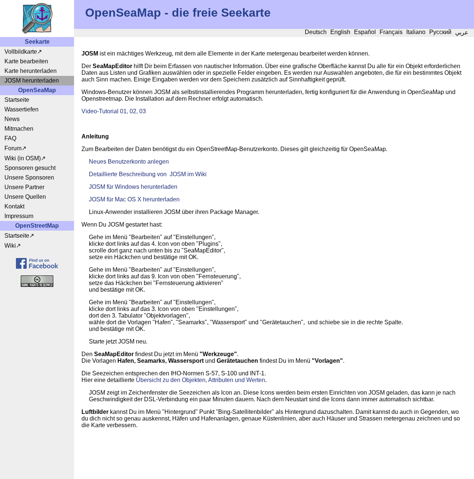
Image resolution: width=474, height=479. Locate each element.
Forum (12, 148)
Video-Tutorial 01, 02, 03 (113, 111)
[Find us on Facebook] (37, 263)
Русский (440, 32)
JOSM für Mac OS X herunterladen (134, 199)
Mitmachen (18, 128)
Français (391, 32)
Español (365, 32)
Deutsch (316, 32)
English (340, 32)
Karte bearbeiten (26, 61)
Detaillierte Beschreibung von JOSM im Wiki (148, 174)
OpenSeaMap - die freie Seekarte (178, 12)
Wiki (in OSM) (22, 158)
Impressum (18, 216)
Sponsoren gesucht (30, 168)
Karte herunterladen (30, 71)
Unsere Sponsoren (29, 177)
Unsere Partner (24, 187)
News (12, 119)
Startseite (16, 100)
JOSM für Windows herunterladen (133, 187)
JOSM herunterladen (31, 80)
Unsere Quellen (25, 197)
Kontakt (14, 206)
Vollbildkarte (20, 51)
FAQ (10, 138)
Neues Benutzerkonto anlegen (129, 161)
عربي (461, 32)
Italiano (415, 32)
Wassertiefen (21, 109)
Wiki (10, 245)
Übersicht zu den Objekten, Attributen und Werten (200, 380)
